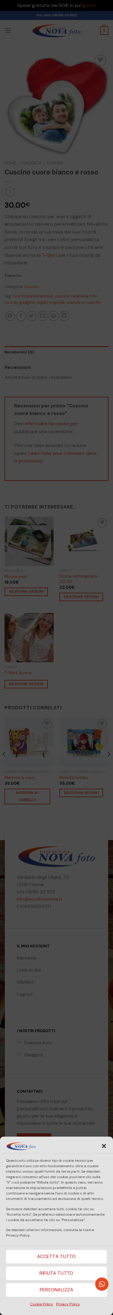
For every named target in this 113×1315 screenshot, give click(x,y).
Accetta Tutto (56, 1257)
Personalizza (56, 1290)
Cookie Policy (41, 1304)
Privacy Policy (68, 1304)
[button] (104, 1146)
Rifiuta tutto (56, 1273)
